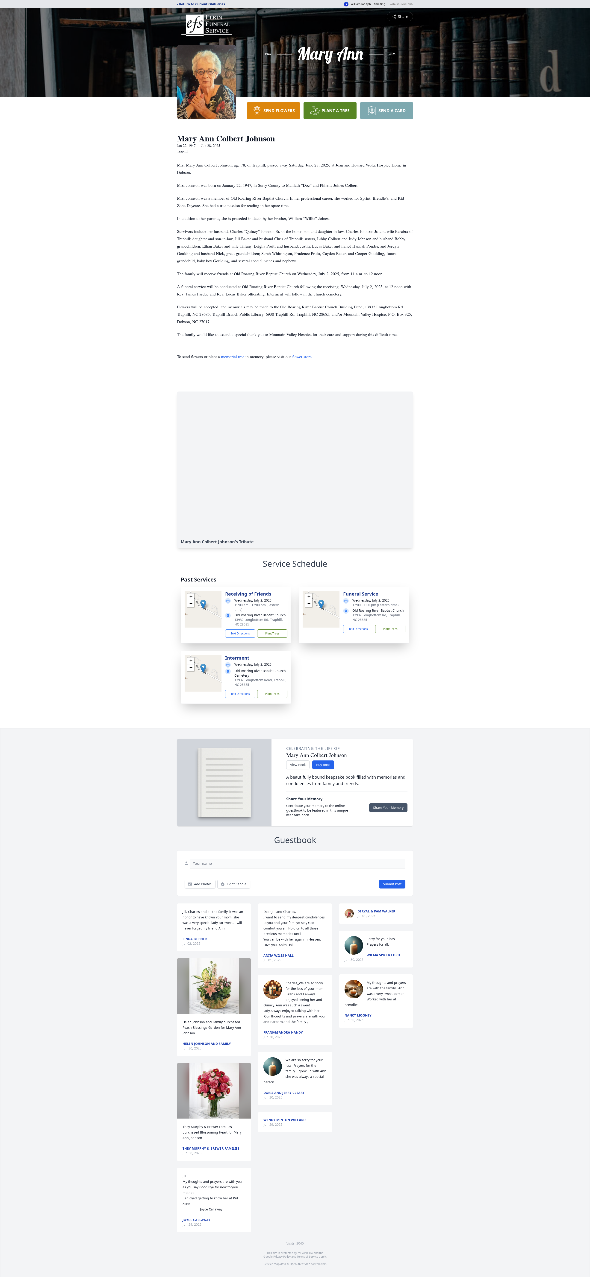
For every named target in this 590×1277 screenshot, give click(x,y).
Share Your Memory (388, 807)
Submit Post (392, 884)
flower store (302, 356)
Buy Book (323, 765)
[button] (203, 604)
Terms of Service (307, 1257)
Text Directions (240, 633)
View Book (298, 765)
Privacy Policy (282, 1257)
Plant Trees (272, 633)
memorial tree (232, 356)
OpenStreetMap (300, 1264)
